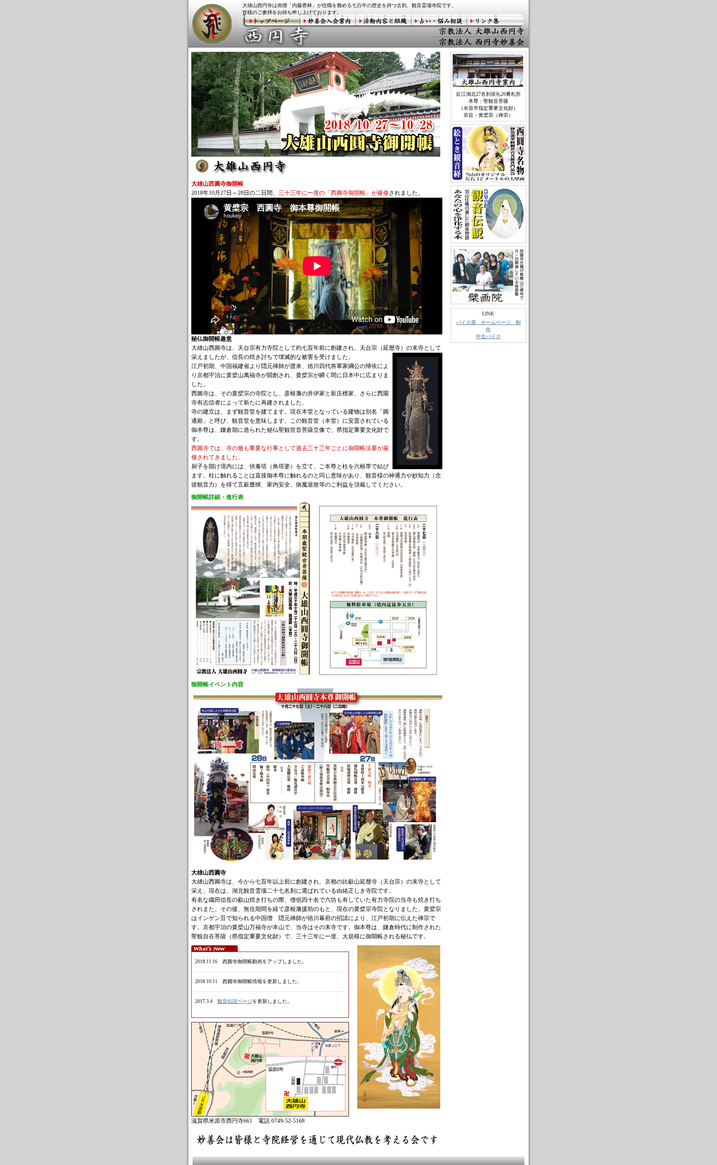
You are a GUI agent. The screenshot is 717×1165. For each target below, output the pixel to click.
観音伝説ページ (234, 1001)
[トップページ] (269, 21)
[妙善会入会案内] (328, 21)
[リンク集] (498, 21)
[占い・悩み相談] (439, 21)
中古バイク (488, 336)
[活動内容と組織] (384, 21)
